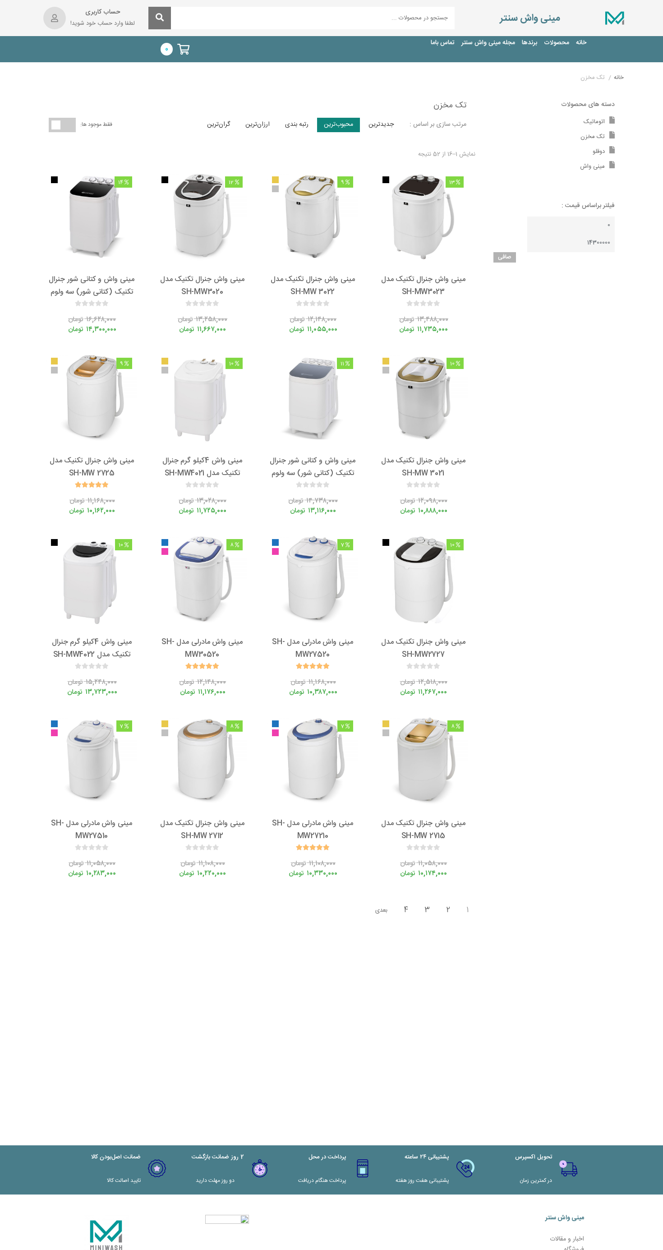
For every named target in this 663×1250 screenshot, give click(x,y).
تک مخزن (592, 137)
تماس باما (443, 43)
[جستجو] (159, 18)
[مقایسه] (415, 314)
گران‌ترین (218, 124)
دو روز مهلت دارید (215, 1180)
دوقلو (599, 152)
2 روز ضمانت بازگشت (218, 1157)
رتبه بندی (296, 124)
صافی (504, 257)
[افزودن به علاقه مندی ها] (398, 314)
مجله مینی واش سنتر (488, 43)
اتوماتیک (594, 122)
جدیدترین (381, 124)
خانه (581, 43)
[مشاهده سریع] (432, 314)
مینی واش (592, 166)
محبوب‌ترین (338, 124)
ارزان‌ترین (257, 124)
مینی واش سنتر (530, 18)
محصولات (556, 43)
